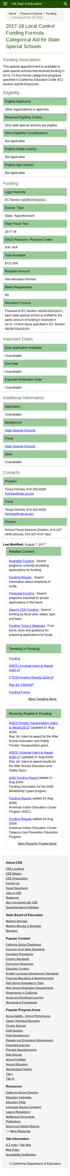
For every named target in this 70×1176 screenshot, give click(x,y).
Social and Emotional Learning (24, 997)
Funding (51, 13)
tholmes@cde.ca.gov (19, 493)
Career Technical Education (23, 1021)
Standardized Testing (19, 1069)
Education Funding (17, 968)
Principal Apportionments (21, 1050)
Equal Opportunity (17, 888)
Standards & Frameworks (21, 1002)
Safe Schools (14, 1054)
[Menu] (5, 3)
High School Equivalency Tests (25, 983)
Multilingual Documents (20, 1117)
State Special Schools (20, 430)
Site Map (25, 1145)
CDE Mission (14, 873)
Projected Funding (21, 593)
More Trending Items (42, 699)
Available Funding (21, 561)
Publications (13, 1121)
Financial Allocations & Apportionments (30, 978)
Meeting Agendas (16, 921)
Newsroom (12, 897)
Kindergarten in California (21, 993)
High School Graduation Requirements (29, 988)
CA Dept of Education (27, 3)
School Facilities (16, 1059)
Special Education (17, 1064)
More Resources (20, 1131)
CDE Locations (15, 869)
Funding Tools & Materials (27, 625)
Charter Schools (16, 1026)
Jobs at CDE (13, 893)
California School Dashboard (23, 944)
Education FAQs (16, 1102)
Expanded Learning (18, 1045)
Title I (9, 1074)
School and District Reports (22, 1126)
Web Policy (12, 1150)
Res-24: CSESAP (21, 684)
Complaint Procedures (19, 954)
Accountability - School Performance (28, 1016)
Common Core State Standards (25, 949)
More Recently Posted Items (37, 843)
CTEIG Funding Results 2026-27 (31, 677)
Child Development (17, 1035)
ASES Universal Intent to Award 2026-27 (31, 667)
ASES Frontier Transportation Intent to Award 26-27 (33, 725)
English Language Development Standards (32, 973)
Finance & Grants (31, 13)
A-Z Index (12, 1145)
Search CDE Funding (23, 609)
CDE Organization (17, 878)
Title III (10, 1079)
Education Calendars (19, 1097)
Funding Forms (19, 692)
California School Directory (22, 1092)
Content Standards (17, 959)
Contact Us (12, 883)
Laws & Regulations (18, 1112)
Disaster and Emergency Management (29, 1040)
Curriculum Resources (19, 964)
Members (12, 931)
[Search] (65, 4)
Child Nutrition (14, 1030)
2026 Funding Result (23, 777)
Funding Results (20, 577)
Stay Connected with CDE (22, 902)
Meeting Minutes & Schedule (23, 926)
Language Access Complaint (23, 1107)
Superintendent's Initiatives (22, 907)
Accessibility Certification (21, 1154)
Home (12, 13)
